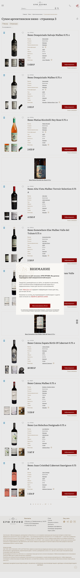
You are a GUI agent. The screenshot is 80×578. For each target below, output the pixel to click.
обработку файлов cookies (39, 296)
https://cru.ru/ (27, 289)
